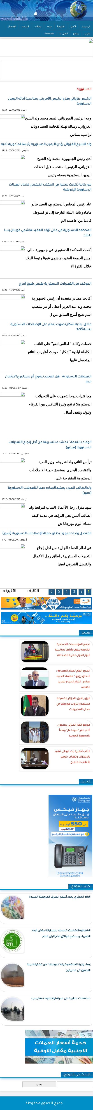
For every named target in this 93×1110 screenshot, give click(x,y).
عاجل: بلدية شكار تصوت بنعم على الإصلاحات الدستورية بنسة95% (50, 327)
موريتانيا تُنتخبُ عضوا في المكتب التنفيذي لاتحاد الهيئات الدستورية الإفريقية (50, 187)
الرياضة (25, 26)
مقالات (37, 26)
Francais (49, 33)
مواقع (76, 33)
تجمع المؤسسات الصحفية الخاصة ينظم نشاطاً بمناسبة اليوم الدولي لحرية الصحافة (72, 650)
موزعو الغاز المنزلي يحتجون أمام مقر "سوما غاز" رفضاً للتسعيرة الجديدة (73, 731)
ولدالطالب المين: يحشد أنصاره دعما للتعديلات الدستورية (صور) (49, 490)
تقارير (87, 33)
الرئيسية (86, 26)
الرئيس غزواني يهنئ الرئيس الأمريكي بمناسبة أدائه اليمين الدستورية (49, 101)
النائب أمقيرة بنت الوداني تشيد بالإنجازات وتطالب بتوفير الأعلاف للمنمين (72, 757)
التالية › (33, 591)
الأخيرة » (9, 591)
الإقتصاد (12, 26)
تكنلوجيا (61, 26)
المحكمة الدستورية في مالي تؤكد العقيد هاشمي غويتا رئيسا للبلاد (47, 233)
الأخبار (73, 26)
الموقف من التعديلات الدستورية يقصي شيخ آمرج (55, 284)
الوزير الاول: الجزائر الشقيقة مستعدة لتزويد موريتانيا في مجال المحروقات (73, 704)
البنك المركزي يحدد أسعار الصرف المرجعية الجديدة (60, 897)
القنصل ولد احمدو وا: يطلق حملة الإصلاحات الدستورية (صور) (46, 534)
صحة (49, 26)
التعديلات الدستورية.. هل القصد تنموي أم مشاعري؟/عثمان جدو (48, 379)
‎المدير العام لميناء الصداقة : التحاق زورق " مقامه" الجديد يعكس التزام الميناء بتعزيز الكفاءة (73, 679)
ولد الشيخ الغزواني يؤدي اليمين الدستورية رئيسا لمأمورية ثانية (46, 144)
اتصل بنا (64, 33)
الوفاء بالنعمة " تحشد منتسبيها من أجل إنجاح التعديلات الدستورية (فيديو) (50, 445)
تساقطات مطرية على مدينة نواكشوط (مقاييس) (61, 998)
